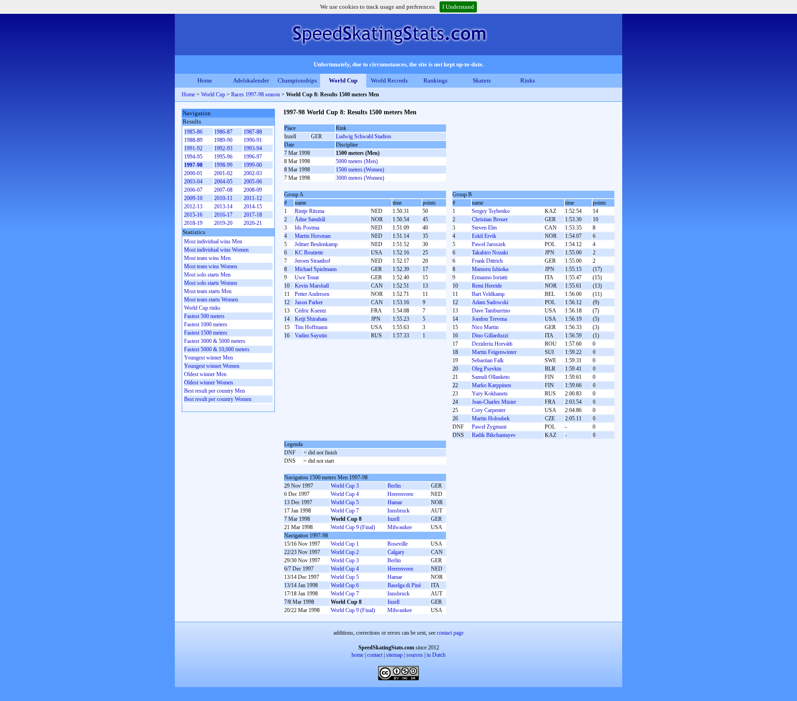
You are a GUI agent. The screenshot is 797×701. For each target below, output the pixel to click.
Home (204, 80)
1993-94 (253, 148)
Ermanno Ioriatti (489, 277)
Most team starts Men (208, 291)
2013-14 (223, 206)
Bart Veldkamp (488, 294)
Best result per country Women (217, 399)
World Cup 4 (345, 494)
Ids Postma (307, 227)
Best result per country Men (214, 391)
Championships (297, 80)
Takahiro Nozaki (490, 252)
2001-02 (223, 173)
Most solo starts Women (210, 283)
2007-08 (223, 190)
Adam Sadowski (490, 302)
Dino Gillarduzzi (490, 335)
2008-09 (253, 190)
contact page (450, 633)
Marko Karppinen (491, 385)
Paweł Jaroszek (489, 244)
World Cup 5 (345, 502)
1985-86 (193, 132)
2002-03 (253, 173)
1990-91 (253, 140)
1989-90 (223, 140)
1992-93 (223, 148)
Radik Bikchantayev (494, 435)
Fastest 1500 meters (205, 333)
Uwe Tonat (307, 277)
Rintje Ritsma (309, 211)
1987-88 (253, 132)
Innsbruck (398, 510)
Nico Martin (485, 327)
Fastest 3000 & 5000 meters (214, 341)
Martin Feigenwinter (494, 352)
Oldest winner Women (208, 382)
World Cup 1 (345, 544)
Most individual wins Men (213, 241)
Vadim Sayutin (311, 335)
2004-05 (223, 181)
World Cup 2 (345, 552)
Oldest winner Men (205, 374)
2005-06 (253, 181)
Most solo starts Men (207, 274)
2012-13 (193, 206)
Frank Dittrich (487, 261)
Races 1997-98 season (255, 94)
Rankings (435, 80)
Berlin (394, 486)
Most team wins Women (210, 266)
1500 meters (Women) (360, 169)
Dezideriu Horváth (492, 344)
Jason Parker (309, 302)
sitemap (394, 655)
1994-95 (193, 156)
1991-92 (193, 148)
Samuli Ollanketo (491, 377)
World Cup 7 (345, 510)
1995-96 (223, 156)
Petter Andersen (312, 294)
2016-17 (223, 215)
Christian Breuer (490, 219)
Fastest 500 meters (204, 316)
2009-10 (193, 198)
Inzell (393, 519)
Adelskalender (251, 80)
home (357, 655)
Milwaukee (399, 527)
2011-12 (253, 198)
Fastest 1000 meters (205, 324)
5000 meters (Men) (357, 161)
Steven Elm (484, 227)
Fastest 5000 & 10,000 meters (217, 349)
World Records (389, 80)
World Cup (343, 80)
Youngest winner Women (211, 366)
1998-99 (223, 165)
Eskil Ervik (484, 236)
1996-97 (253, 156)
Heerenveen (400, 494)
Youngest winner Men (208, 357)
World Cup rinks (202, 308)
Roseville (397, 544)
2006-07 (193, 190)
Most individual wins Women (216, 250)
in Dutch (436, 655)
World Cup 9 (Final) (353, 527)
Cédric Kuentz (310, 310)
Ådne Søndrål (310, 219)
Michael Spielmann (316, 269)
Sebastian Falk (488, 360)
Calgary (395, 552)
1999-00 (253, 165)
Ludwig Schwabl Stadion (363, 136)
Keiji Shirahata (311, 319)
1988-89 (193, 140)
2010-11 (223, 198)
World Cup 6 (345, 585)
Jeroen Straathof (312, 261)
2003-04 (193, 181)
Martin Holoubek (491, 418)
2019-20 (223, 223)
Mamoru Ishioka (490, 269)
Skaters (482, 80)
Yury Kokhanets (490, 393)
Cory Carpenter (489, 410)
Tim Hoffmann (311, 327)
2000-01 (193, 173)
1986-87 (223, 132)
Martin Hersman (313, 236)
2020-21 (253, 223)
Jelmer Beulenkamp (316, 244)
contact (374, 655)
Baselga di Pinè (404, 585)
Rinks (527, 80)
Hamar (394, 502)
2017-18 (253, 215)
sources (414, 655)
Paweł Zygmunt (489, 427)
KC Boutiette (309, 252)
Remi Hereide (487, 286)
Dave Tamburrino (491, 310)
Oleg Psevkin (486, 368)
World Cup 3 (345, 486)
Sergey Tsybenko (491, 211)
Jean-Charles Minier (494, 402)
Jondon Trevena (489, 319)
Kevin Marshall (312, 286)
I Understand (458, 6)
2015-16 (193, 215)
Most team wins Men (207, 258)
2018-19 (193, 223)
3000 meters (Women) (360, 178)
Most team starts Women (211, 299)
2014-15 (253, 206)
